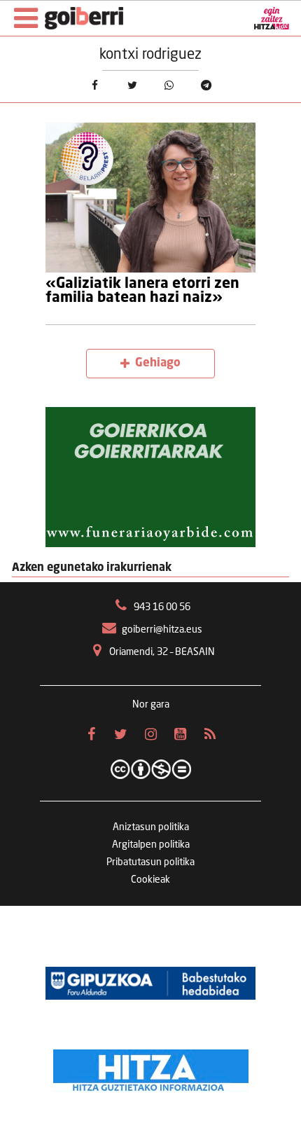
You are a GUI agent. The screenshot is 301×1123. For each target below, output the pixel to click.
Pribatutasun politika (150, 862)
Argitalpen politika (151, 845)
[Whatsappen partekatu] (169, 85)
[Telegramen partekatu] (206, 85)
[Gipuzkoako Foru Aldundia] (150, 983)
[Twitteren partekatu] (132, 85)
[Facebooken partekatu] (95, 85)
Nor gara (150, 705)
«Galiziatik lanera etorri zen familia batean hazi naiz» (142, 291)
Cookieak (150, 880)
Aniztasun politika (151, 827)
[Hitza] (150, 1067)
